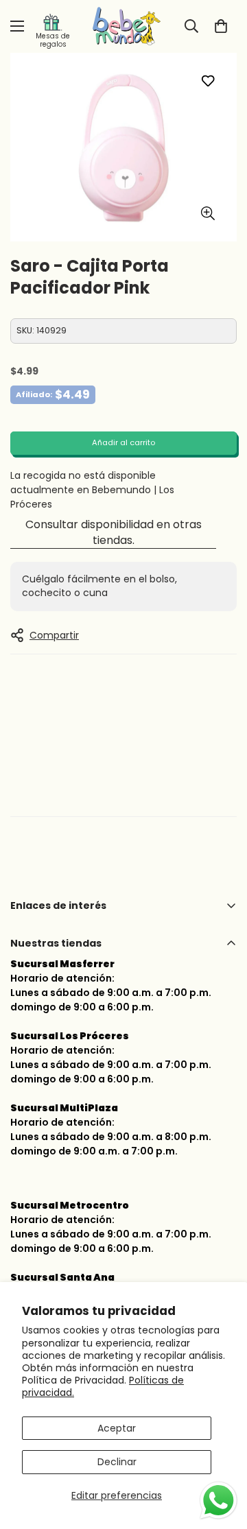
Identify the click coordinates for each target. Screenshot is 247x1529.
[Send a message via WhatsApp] (218, 1500)
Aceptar (116, 1428)
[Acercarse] (207, 213)
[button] (221, 26)
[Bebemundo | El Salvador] (123, 26)
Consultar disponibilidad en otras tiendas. (113, 532)
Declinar (117, 1462)
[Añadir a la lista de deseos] (207, 80)
